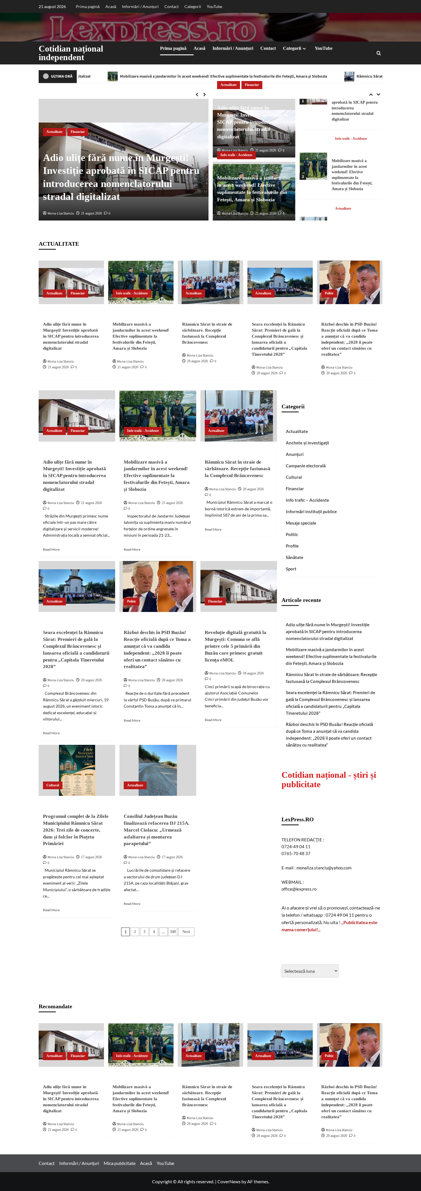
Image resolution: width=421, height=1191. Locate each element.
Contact (171, 6)
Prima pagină (88, 6)
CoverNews (229, 1181)
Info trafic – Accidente (307, 500)
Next (186, 932)
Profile (292, 545)
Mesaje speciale (301, 522)
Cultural (52, 785)
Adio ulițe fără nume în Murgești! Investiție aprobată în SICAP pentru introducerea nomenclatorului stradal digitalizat (252, 122)
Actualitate (54, 132)
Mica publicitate (119, 1163)
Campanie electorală (306, 465)
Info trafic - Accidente (236, 155)
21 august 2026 (91, 213)
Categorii (192, 6)
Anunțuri (295, 454)
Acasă (110, 6)
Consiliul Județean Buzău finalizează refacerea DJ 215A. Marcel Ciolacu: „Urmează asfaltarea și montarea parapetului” (156, 830)
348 (173, 932)
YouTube (214, 6)
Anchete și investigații (307, 442)
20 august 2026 (197, 361)
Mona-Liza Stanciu (61, 213)
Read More (51, 549)
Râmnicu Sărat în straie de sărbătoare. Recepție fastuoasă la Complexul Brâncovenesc (237, 469)
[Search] (378, 53)
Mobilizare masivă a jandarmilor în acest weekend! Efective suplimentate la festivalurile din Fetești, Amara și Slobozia (145, 76)
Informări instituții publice (311, 511)
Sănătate (294, 557)
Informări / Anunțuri (140, 6)
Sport (291, 568)
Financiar (78, 132)
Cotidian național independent (71, 53)
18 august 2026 (253, 673)
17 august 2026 (91, 857)
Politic (329, 293)
